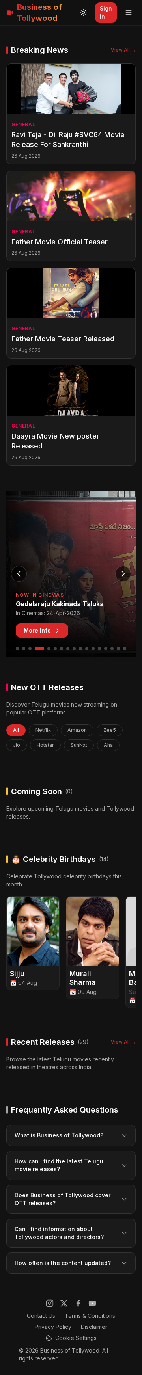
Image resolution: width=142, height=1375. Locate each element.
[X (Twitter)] (64, 1303)
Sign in (106, 12)
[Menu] (128, 13)
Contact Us (41, 1315)
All (16, 730)
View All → (123, 50)
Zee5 (109, 730)
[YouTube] (92, 1303)
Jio (16, 745)
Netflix (43, 730)
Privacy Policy (53, 1326)
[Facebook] (78, 1303)
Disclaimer (94, 1326)
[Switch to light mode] (83, 13)
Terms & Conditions (90, 1315)
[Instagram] (50, 1303)
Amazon (77, 730)
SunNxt (79, 745)
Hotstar (45, 745)
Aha (108, 745)
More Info (37, 630)
